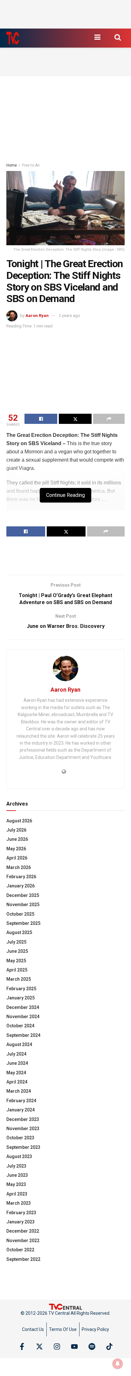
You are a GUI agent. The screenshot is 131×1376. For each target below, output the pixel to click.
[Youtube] (74, 1346)
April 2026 (16, 857)
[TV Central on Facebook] (22, 1346)
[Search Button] (118, 37)
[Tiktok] (109, 1346)
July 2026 (16, 830)
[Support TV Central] (65, 1306)
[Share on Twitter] (75, 419)
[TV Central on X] (39, 1346)
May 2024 (16, 1072)
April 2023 (16, 1193)
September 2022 (23, 1259)
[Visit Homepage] (12, 38)
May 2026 (16, 848)
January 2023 (20, 1221)
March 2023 (18, 1203)
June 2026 (17, 839)
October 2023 (20, 1137)
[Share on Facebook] (40, 419)
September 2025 (23, 923)
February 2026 (21, 876)
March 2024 (18, 1091)
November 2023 (22, 1128)
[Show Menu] (97, 37)
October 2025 (20, 914)
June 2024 (17, 1063)
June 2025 (17, 951)
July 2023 (16, 1166)
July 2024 (16, 1054)
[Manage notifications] (118, 1364)
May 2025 (16, 960)
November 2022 (22, 1240)
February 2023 (21, 1212)
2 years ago (69, 315)
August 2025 (19, 932)
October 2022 (20, 1249)
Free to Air (31, 165)
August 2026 (19, 820)
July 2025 (16, 942)
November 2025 (22, 904)
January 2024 (20, 1109)
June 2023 (17, 1175)
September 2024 (23, 1035)
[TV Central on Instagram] (57, 1346)
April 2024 (16, 1081)
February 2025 (21, 988)
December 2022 (22, 1231)
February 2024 (21, 1100)
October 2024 (20, 1025)
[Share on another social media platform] (109, 419)
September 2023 (23, 1147)
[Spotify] (92, 1346)
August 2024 (19, 1044)
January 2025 (20, 997)
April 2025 (16, 969)
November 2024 (22, 1016)
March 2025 (18, 979)
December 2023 (22, 1119)
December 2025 (22, 895)
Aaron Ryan (37, 315)
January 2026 (20, 885)
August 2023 (19, 1156)
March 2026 (18, 867)
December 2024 (22, 1007)
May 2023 (16, 1184)
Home (11, 165)
